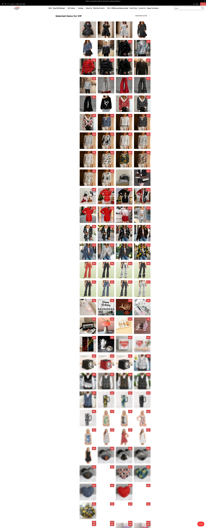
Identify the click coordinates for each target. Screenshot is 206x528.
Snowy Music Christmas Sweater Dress (106, 196)
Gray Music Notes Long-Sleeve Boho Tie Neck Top (124, 140)
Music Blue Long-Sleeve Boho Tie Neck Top (106, 122)
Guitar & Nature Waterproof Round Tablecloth (142, 510)
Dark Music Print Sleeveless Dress (88, 455)
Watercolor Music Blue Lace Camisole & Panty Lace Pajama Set (88, 436)
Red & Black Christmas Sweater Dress (142, 196)
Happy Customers (153, 8)
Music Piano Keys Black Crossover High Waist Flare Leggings (142, 270)
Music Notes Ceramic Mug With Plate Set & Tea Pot (106, 344)
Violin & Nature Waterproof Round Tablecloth (142, 492)
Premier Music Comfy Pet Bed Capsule (88, 362)
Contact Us (142, 8)
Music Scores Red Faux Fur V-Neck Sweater (124, 103)
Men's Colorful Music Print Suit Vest (124, 381)
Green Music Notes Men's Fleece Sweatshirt (124, 66)
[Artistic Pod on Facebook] (3, 4)
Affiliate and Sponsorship (119, 8)
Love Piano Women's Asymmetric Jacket (106, 48)
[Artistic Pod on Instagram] (5, 4)
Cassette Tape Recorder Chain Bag (88, 325)
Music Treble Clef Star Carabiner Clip (142, 325)
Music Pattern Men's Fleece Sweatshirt (124, 48)
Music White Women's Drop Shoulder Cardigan (106, 251)
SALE (50, 8)
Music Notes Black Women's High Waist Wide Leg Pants (88, 103)
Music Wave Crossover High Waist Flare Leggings (106, 270)
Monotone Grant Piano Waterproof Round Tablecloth (124, 510)
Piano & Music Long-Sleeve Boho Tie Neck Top (124, 122)
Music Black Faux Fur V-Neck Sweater (142, 103)
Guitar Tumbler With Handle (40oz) (124, 399)
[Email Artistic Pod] (8, 4)
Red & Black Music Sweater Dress (106, 214)
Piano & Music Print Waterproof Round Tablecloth (106, 510)
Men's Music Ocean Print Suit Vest (88, 399)
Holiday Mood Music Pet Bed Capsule (106, 362)
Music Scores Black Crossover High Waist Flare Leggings (124, 288)
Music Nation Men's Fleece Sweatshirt (142, 48)
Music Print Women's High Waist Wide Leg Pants (106, 85)
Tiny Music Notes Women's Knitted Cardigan (106, 233)
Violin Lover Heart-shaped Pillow (106, 455)
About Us (89, 8)
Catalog (80, 8)
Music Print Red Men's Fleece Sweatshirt (88, 66)
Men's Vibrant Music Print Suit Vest (106, 381)
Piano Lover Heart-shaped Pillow (124, 455)
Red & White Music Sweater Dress (88, 214)
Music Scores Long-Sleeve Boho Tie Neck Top (142, 140)
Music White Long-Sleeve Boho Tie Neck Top (88, 140)
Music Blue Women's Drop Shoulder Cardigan (88, 251)
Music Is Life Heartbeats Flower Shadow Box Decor (124, 344)
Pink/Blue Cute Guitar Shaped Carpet (88, 307)
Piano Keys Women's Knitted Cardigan (142, 214)
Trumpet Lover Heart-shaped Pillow (88, 473)
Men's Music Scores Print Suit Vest (142, 362)
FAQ (108, 8)
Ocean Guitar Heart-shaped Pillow (142, 473)
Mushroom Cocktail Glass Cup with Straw (106, 325)
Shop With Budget (59, 8)
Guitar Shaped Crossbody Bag (88, 196)
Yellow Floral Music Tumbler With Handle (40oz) (106, 399)
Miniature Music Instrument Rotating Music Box (124, 307)
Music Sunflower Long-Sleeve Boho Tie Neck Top (124, 159)
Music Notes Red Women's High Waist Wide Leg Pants (124, 85)
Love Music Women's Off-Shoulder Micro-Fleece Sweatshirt (106, 103)
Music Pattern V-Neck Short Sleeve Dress (106, 29)
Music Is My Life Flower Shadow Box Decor (142, 344)
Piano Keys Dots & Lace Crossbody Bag (124, 177)
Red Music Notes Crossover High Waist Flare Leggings (88, 270)
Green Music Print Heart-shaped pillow (106, 492)
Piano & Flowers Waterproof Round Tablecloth (88, 510)
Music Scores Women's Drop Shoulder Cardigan (124, 251)
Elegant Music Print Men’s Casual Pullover (142, 66)
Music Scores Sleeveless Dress (106, 436)
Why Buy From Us (99, 8)
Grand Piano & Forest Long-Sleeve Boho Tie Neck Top (106, 159)
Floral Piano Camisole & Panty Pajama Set (142, 418)
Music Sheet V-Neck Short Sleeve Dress (124, 29)
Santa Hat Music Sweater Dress (124, 196)
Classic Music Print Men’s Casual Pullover (88, 85)
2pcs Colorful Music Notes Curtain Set (88, 344)
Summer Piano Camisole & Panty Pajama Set (106, 418)
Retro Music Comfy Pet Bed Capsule (124, 362)
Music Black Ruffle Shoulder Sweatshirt (142, 29)
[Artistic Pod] (16, 8)
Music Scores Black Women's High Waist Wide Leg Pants (142, 85)
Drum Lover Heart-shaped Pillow (142, 455)
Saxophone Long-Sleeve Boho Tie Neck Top (88, 159)
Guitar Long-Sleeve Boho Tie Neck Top (88, 177)
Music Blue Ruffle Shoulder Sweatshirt (88, 48)
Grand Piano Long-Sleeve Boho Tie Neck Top (106, 177)
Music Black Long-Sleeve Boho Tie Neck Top (142, 122)
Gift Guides (71, 8)
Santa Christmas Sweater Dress (124, 214)
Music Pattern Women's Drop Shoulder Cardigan (142, 233)
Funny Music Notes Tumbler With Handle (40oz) (142, 399)
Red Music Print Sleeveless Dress (124, 436)
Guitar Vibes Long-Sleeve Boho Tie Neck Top (142, 159)
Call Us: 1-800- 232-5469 (17, 4)
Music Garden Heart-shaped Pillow (106, 473)
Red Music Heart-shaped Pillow (124, 492)
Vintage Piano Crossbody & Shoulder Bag (142, 177)
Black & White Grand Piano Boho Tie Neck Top (106, 140)
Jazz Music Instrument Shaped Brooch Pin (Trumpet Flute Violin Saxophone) (124, 325)
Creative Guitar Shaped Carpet (142, 307)
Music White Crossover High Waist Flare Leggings (142, 288)
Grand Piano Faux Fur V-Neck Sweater (88, 122)
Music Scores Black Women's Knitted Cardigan (88, 233)
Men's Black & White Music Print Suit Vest (142, 381)
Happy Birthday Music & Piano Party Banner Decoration (106, 307)
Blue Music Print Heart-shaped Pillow (88, 492)
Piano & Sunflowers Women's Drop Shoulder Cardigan (142, 251)
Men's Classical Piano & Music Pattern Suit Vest (88, 381)
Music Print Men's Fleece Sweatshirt (106, 66)
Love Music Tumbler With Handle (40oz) (88, 418)
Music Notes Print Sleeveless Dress (142, 436)
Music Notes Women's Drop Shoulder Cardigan (124, 233)
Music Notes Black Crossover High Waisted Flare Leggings (88, 288)
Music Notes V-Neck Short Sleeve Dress (88, 29)
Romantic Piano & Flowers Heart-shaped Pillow (124, 473)
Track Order (133, 8)
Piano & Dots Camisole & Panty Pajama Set (124, 418)
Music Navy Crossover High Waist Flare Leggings (106, 288)
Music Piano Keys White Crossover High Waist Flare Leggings (124, 270)
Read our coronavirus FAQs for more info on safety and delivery (103, 1)
